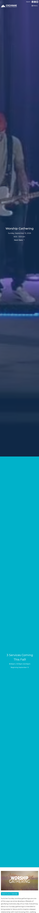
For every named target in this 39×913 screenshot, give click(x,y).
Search (28, 1)
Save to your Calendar (10, 894)
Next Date (18, 240)
